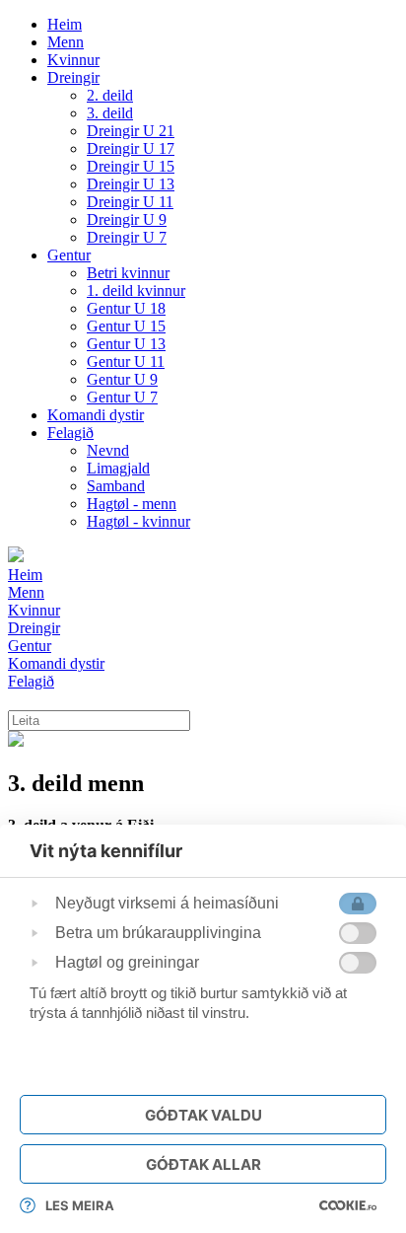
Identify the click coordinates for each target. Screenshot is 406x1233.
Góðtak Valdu (203, 1115)
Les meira (79, 1205)
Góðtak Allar (203, 1164)
